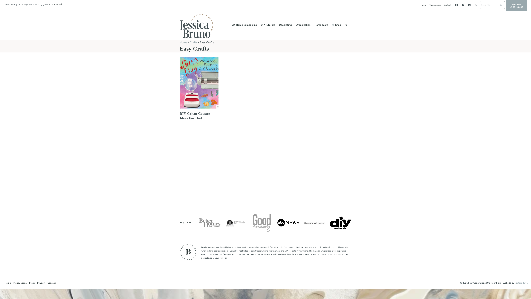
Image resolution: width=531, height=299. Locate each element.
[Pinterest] (469, 5)
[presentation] (199, 83)
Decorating (285, 24)
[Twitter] (475, 5)
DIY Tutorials (268, 24)
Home (423, 5)
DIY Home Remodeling (244, 24)
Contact (447, 5)
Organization (303, 24)
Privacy (41, 283)
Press (32, 283)
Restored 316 (521, 283)
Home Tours (321, 24)
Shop (338, 24)
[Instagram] (463, 5)
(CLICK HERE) (55, 4)
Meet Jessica (435, 5)
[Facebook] (456, 5)
